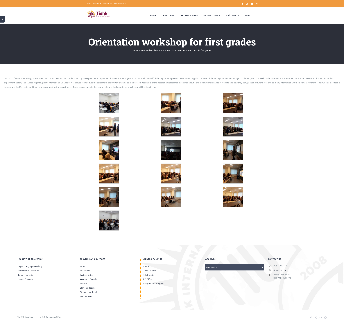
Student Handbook (88, 292)
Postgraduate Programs (153, 283)
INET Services (86, 296)
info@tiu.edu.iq (120, 3)
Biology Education (25, 275)
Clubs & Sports (149, 270)
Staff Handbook (87, 287)
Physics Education (25, 279)
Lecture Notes (86, 275)
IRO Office (147, 279)
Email (82, 266)
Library (83, 283)
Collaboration (149, 275)
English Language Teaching (29, 266)
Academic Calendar (89, 279)
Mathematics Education (28, 270)
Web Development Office (51, 317)
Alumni (146, 266)
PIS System (85, 270)
